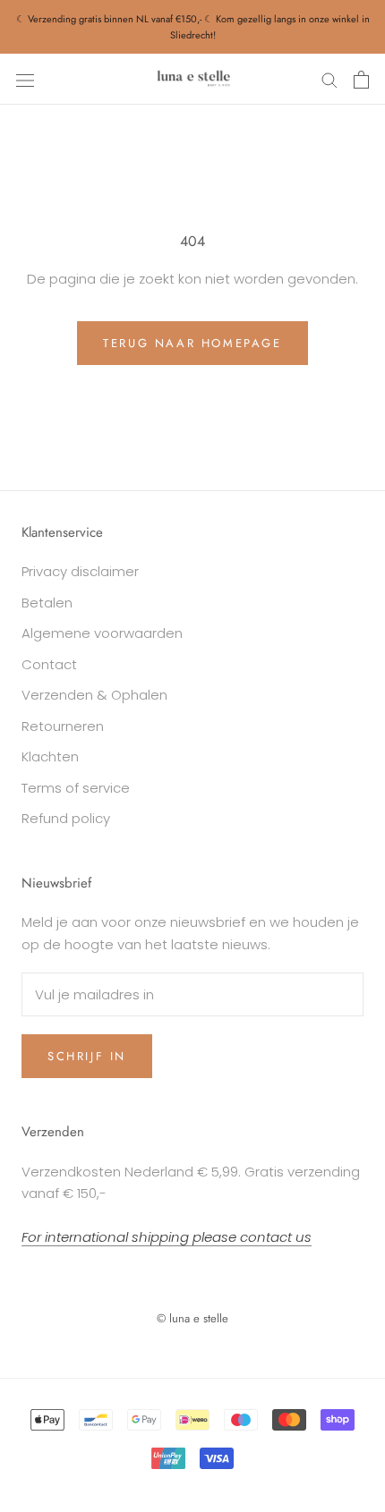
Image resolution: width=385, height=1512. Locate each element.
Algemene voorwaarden (102, 633)
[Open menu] (25, 79)
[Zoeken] (329, 79)
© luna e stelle (192, 1318)
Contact (49, 664)
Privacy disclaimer (80, 571)
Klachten (50, 756)
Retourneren (62, 726)
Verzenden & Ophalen (94, 694)
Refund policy (65, 818)
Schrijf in (86, 1056)
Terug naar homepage (192, 343)
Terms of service (75, 787)
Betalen (47, 602)
